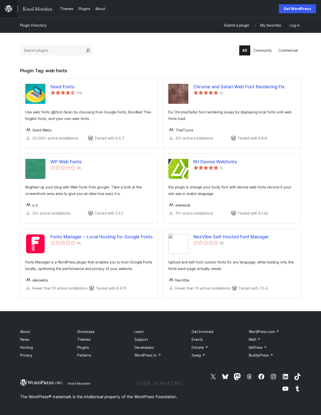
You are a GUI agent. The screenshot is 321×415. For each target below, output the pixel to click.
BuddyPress (261, 355)
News (24, 339)
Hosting (26, 347)
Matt (255, 339)
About (25, 331)
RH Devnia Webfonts (215, 161)
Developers (144, 347)
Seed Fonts (62, 86)
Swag (198, 355)
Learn (139, 331)
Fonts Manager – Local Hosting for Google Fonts (101, 236)
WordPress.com (264, 331)
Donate (200, 347)
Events (197, 339)
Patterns (84, 355)
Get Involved (202, 331)
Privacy (26, 355)
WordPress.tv (147, 355)
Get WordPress (297, 9)
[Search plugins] (88, 50)
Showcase (86, 331)
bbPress (258, 347)
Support (141, 339)
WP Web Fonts (66, 161)
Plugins (83, 347)
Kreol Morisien (79, 383)
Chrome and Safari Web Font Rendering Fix (239, 86)
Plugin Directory (33, 25)
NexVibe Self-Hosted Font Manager (231, 236)
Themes (84, 339)
